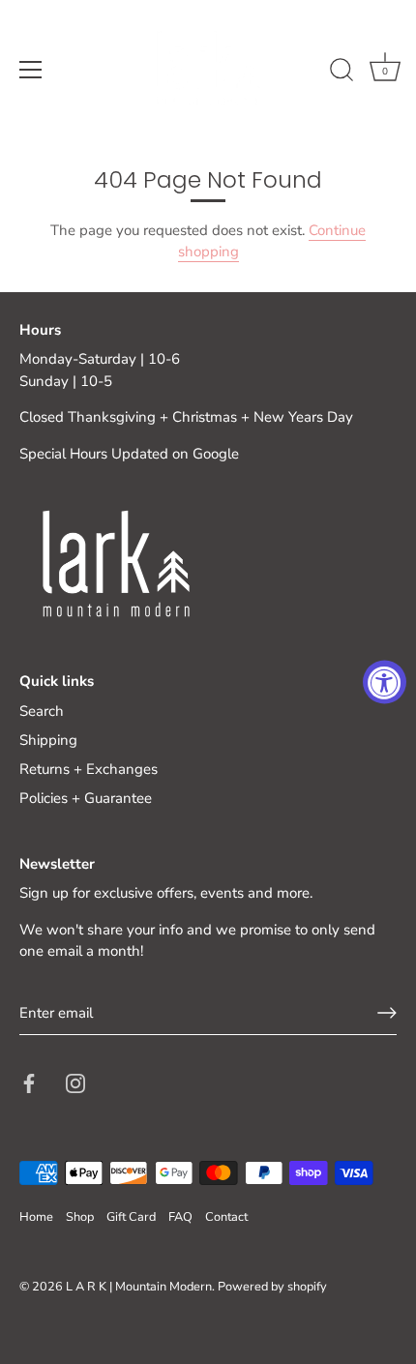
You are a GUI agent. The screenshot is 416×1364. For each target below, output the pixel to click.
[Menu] (31, 69)
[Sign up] (387, 1013)
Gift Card (131, 1217)
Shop (80, 1217)
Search (41, 711)
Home (36, 1217)
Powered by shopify (272, 1286)
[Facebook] (29, 1081)
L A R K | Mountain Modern (139, 1286)
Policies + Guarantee (85, 798)
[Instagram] (75, 1081)
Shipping (48, 740)
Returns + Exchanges (88, 769)
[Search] (341, 72)
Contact (226, 1217)
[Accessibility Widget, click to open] (384, 682)
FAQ (180, 1217)
